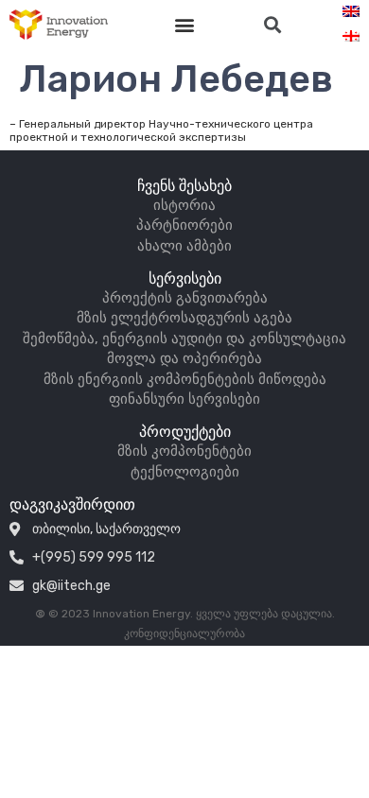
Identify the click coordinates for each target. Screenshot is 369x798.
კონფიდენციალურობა (184, 633)
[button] (185, 25)
